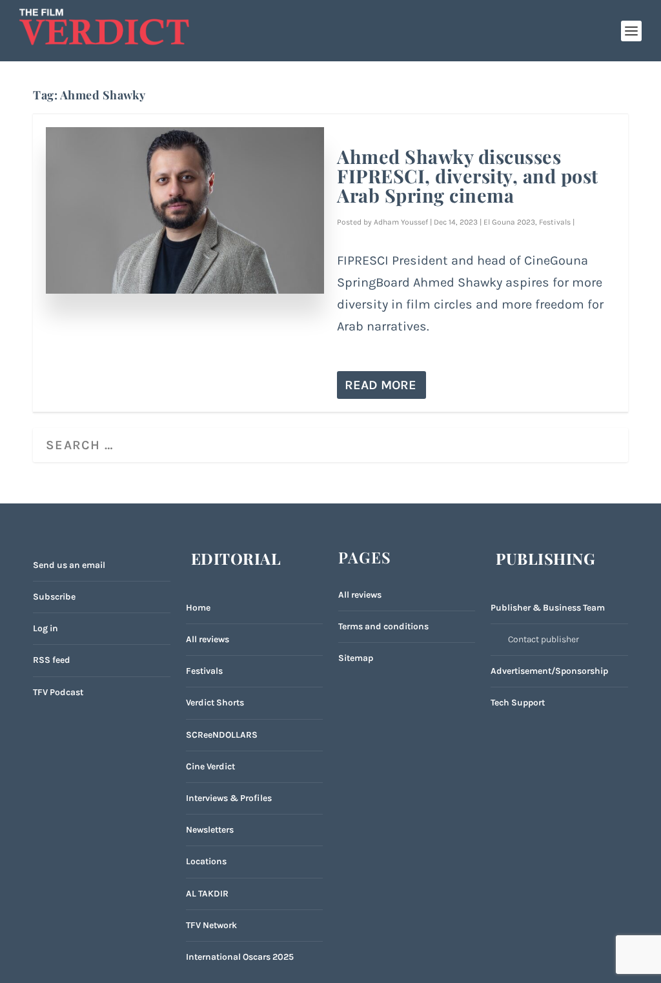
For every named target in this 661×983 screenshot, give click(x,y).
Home (198, 607)
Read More (380, 385)
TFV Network (211, 925)
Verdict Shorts (215, 702)
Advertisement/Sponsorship (549, 670)
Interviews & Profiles (229, 798)
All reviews (207, 639)
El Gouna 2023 (509, 222)
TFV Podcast (58, 692)
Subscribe (54, 596)
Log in (45, 628)
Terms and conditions (383, 626)
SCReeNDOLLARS (222, 734)
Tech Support (518, 702)
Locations (206, 861)
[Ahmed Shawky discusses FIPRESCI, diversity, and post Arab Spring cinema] (185, 210)
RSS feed (51, 659)
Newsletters (210, 829)
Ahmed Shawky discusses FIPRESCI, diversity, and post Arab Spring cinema (467, 175)
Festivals (555, 222)
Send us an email (69, 565)
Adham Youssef (401, 222)
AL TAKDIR (207, 893)
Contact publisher (543, 639)
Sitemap (355, 658)
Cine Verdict (210, 766)
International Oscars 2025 (240, 956)
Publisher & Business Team (548, 607)
